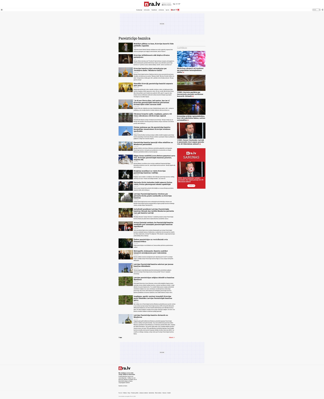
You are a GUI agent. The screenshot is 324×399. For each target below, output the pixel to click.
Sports (167, 10)
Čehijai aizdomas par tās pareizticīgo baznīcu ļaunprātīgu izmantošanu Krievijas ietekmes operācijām (152, 129)
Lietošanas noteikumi (143, 393)
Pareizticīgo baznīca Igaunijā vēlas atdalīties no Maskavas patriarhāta (153, 143)
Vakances (164, 393)
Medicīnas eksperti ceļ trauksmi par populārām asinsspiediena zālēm (190, 70)
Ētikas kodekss (158, 393)
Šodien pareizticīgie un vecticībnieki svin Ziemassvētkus (151, 240)
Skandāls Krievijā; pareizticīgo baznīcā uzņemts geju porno (153, 84)
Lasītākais (182, 47)
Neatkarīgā (139, 10)
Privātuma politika (134, 393)
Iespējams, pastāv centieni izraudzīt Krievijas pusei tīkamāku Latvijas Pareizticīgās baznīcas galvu (153, 298)
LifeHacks (161, 10)
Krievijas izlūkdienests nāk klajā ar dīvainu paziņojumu (152, 56)
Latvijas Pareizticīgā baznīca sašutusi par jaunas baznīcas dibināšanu (153, 265)
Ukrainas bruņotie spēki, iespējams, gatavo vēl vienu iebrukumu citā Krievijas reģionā (153, 115)
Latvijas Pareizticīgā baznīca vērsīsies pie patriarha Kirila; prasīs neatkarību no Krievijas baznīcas (153, 196)
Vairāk (192, 185)
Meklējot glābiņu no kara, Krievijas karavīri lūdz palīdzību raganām (154, 45)
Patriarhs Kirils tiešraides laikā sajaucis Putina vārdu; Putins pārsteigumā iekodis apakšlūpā (153, 183)
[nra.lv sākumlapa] (152, 4)
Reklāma (125, 393)
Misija (129, 393)
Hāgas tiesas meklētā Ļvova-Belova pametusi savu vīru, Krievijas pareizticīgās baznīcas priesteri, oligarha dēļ (154, 158)
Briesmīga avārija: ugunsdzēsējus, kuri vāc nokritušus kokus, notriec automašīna (191, 118)
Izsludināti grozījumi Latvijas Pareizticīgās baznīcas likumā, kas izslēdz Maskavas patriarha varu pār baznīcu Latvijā (154, 211)
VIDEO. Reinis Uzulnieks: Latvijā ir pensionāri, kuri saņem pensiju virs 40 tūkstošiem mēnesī (190, 142)
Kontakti (169, 393)
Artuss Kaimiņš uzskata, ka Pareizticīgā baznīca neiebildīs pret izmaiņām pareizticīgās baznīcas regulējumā (153, 224)
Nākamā (172, 337)
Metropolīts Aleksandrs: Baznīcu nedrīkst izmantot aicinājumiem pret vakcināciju (151, 252)
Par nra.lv (120, 393)
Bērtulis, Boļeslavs (166, 5)
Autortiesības (151, 393)
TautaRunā (154, 10)
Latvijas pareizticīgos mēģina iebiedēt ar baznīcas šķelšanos (154, 278)
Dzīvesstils (147, 10)
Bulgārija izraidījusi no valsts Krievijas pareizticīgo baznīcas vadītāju (150, 172)
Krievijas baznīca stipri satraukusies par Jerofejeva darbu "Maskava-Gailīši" (150, 69)
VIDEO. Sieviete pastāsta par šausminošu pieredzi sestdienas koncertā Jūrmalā (190, 94)
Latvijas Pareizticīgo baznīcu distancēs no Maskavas (151, 316)
